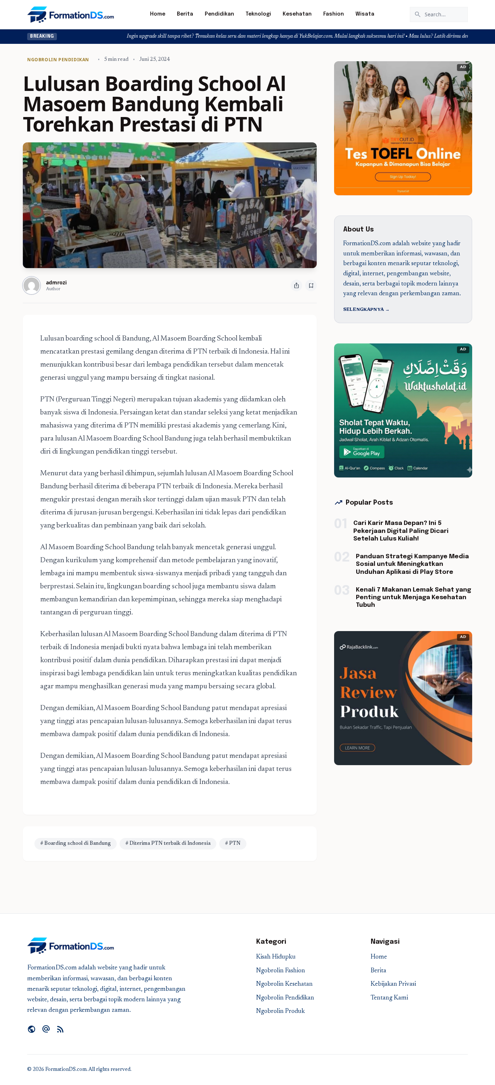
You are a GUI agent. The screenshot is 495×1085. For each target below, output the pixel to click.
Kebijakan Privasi (393, 984)
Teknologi (258, 14)
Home (157, 14)
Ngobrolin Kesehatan (284, 984)
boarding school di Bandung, (109, 338)
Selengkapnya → (366, 310)
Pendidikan (219, 14)
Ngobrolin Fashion (280, 971)
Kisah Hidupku (276, 957)
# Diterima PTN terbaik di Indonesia (168, 843)
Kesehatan (297, 14)
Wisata (364, 14)
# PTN (233, 843)
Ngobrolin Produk (280, 1012)
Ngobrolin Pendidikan (285, 998)
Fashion (333, 14)
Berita (185, 14)
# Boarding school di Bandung (75, 843)
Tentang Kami (389, 998)
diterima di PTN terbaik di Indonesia (213, 351)
